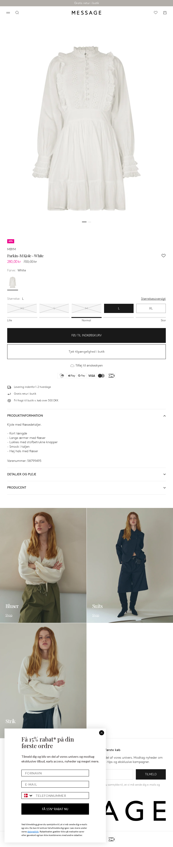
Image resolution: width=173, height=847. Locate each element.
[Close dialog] (101, 732)
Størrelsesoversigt (153, 298)
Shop (8, 615)
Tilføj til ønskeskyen (89, 365)
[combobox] (27, 795)
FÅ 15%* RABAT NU (55, 809)
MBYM (11, 249)
